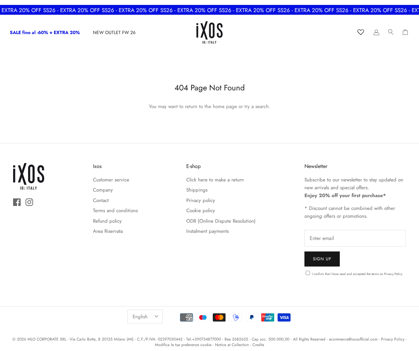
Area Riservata (108, 231)
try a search (257, 106)
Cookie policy (200, 210)
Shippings (197, 190)
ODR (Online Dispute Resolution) (221, 221)
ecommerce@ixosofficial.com (353, 339)
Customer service (111, 179)
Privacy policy (200, 200)
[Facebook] (17, 202)
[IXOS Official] (209, 32)
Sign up (322, 259)
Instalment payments (207, 231)
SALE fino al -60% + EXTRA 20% (45, 32)
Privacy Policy (393, 273)
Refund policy (107, 221)
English (140, 316)
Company (103, 190)
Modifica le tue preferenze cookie (183, 345)
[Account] (376, 32)
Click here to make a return (215, 179)
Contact (101, 200)
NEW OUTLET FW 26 (114, 32)
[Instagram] (29, 202)
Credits (258, 345)
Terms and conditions (115, 210)
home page (225, 106)
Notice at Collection (232, 345)
